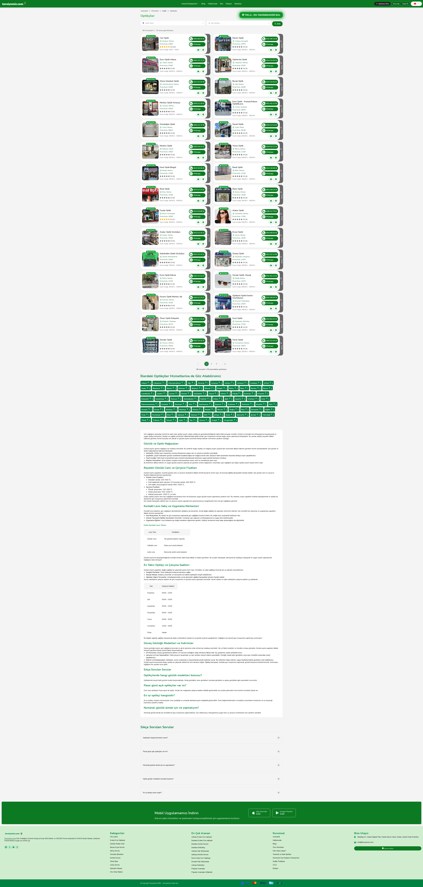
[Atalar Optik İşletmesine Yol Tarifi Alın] (276, 222)
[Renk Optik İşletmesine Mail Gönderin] (271, 179)
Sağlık (164, 11)
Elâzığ (236, 393)
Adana (146, 383)
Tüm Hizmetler (278, 847)
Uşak (183, 420)
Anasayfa (144, 11)
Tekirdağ (268, 415)
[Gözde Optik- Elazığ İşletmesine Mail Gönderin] (271, 287)
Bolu (244, 388)
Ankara (229, 383)
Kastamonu (205, 404)
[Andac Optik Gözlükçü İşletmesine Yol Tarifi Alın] (203, 244)
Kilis (273, 404)
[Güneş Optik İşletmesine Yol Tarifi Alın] (276, 265)
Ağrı (191, 383)
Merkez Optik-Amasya (170, 102)
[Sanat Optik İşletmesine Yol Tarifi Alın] (276, 136)
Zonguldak (230, 420)
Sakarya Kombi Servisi (199, 854)
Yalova (204, 420)
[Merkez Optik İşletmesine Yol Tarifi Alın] (203, 157)
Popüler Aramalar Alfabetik (201, 872)
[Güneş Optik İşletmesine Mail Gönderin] (271, 265)
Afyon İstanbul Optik (169, 81)
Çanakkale (147, 393)
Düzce (213, 393)
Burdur (256, 388)
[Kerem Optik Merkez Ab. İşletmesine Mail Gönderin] (198, 308)
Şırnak (255, 415)
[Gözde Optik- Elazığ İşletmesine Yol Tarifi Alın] (276, 287)
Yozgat (216, 420)
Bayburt (197, 388)
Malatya (184, 409)
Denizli (186, 393)
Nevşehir (257, 409)
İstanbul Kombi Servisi (199, 844)
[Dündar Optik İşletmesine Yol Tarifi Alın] (203, 351)
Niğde (269, 409)
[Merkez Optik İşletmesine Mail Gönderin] (198, 157)
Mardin (210, 409)
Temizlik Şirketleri (116, 854)
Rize (171, 415)
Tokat (145, 420)
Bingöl (222, 388)
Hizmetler (155, 11)
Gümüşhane (191, 399)
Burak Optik (237, 81)
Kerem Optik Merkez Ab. (171, 296)
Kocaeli (146, 409)
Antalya (242, 383)
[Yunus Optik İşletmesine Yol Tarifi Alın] (276, 157)
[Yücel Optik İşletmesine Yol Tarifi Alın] (276, 351)
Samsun (196, 415)
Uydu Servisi (115, 865)
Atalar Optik (238, 210)
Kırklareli (247, 404)
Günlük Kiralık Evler (117, 844)
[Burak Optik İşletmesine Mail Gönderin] (271, 93)
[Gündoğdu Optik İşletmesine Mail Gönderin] (198, 136)
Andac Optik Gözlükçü (170, 232)
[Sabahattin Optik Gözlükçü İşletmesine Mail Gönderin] (198, 265)
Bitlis (233, 388)
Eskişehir (147, 399)
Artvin (268, 383)
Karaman (180, 404)
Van (193, 420)
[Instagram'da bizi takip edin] (17, 847)
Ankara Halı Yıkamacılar (200, 851)
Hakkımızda (212, 4)
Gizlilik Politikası (279, 861)
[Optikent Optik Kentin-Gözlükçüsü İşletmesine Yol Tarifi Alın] (276, 308)
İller (221, 4)
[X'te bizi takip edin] (9, 847)
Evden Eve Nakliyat (117, 840)
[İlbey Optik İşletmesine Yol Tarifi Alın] (276, 201)
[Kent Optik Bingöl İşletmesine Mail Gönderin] (198, 179)
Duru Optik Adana (168, 59)
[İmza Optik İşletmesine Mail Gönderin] (271, 330)
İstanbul (253, 399)
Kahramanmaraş (150, 404)
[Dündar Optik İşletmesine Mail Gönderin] (198, 351)
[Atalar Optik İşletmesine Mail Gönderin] (271, 222)
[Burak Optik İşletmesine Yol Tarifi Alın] (276, 93)
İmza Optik (237, 318)
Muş (245, 409)
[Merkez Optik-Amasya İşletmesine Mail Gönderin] (198, 114)
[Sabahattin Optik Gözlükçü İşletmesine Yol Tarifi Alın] (203, 265)
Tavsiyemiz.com (10, 838)
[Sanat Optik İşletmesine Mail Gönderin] (271, 136)
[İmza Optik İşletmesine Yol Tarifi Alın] (276, 330)
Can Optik (164, 38)
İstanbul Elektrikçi (198, 847)
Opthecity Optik (239, 59)
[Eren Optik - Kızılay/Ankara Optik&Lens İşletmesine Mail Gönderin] (271, 114)
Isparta (240, 399)
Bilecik (209, 388)
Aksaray (203, 383)
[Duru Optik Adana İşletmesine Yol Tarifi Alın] (203, 71)
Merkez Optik (166, 145)
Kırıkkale (233, 404)
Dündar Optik (166, 339)
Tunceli (171, 420)
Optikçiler (173, 11)
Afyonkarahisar (176, 383)
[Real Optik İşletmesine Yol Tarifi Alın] (203, 201)
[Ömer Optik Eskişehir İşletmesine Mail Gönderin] (198, 330)
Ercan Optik (237, 232)
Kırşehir (261, 404)
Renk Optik (237, 167)
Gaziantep (161, 399)
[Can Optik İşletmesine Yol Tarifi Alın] (203, 50)
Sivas (230, 415)
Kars (192, 404)
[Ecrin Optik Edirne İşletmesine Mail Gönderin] (198, 287)
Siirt (208, 415)
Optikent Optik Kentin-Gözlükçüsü (242, 296)
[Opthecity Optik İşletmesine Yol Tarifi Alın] (276, 71)
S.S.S (275, 865)
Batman (183, 388)
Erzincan (249, 393)
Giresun (176, 399)
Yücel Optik (237, 339)
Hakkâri (205, 399)
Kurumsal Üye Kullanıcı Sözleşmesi (286, 858)
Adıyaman (159, 383)
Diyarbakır (200, 393)
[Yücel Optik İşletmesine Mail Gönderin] (271, 351)
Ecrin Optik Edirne (168, 275)
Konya (158, 409)
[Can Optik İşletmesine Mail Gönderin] (198, 50)
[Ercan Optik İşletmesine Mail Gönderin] (271, 244)
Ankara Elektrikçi (197, 865)
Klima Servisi (115, 851)
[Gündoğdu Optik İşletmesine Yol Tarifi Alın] (203, 136)
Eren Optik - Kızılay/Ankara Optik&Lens (244, 102)
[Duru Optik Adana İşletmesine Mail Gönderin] (198, 71)
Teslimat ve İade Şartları (282, 854)
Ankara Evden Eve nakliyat (201, 837)
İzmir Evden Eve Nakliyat (200, 858)
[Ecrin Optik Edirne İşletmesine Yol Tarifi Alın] (203, 287)
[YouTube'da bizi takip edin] (13, 847)
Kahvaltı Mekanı (116, 868)
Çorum (174, 393)
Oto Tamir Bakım (116, 872)
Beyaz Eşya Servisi (117, 847)
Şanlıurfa (242, 415)
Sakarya (182, 415)
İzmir (265, 399)
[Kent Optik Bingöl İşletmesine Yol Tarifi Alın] (203, 179)
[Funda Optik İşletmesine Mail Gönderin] (198, 222)
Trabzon (158, 420)
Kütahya (171, 409)
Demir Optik (238, 38)
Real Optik (165, 189)
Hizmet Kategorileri (189, 4)
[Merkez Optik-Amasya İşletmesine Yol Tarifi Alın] (203, 114)
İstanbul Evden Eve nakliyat (201, 840)
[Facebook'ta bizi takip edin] (6, 847)
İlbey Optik (237, 189)
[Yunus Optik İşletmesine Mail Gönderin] (271, 157)
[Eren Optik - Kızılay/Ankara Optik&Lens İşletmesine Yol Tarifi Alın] (276, 114)
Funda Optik (165, 210)
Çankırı (162, 393)
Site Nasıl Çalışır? (279, 851)
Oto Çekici (114, 837)
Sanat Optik (237, 124)
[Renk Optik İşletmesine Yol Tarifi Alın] (276, 179)
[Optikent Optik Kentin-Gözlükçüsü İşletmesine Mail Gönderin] (271, 308)
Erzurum (263, 393)
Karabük (166, 404)
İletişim (229, 4)
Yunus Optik (237, 145)
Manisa (197, 409)
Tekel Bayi (114, 861)
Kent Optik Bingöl (168, 167)
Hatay (217, 399)
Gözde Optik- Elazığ (241, 275)
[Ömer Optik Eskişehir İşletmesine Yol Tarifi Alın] (203, 330)
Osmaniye (158, 415)
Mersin (222, 409)
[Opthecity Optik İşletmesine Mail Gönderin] (271, 71)
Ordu (145, 415)
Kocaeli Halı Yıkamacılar (200, 861)
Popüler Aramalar (198, 868)
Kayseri (220, 404)
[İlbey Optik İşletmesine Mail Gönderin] (271, 201)
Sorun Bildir (389, 848)
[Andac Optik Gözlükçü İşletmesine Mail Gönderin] (198, 244)
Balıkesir (158, 388)
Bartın (171, 388)
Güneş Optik (238, 253)
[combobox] (173, 23)
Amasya (216, 383)
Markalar (238, 4)
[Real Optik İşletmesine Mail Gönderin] (198, 201)
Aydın (145, 388)
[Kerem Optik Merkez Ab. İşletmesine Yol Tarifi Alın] (203, 308)
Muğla (234, 409)
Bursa (267, 388)
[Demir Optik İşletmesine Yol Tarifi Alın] (276, 50)
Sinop (218, 415)
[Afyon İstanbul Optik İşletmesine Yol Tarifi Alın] (203, 93)
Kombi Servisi (115, 858)
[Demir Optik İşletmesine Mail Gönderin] (271, 50)
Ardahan (255, 383)
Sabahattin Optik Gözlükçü (172, 253)
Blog (203, 4)
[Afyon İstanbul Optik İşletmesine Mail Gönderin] (198, 93)
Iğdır (228, 399)
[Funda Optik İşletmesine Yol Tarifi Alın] (203, 222)
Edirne (225, 393)
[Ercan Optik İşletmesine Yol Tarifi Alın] (276, 244)
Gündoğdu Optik (167, 124)
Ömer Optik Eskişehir (169, 318)
